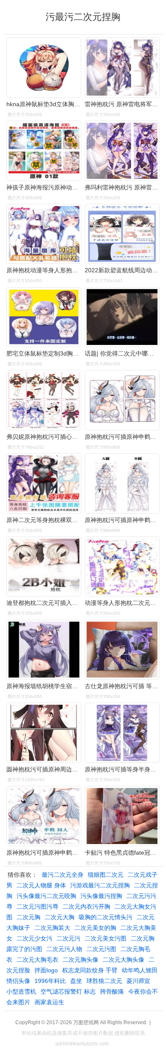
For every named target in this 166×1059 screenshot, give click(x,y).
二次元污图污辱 (37, 906)
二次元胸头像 (80, 959)
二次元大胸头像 (123, 959)
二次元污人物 (64, 949)
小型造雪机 (21, 991)
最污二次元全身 (62, 874)
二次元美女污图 (105, 938)
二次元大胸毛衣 (37, 959)
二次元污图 (101, 949)
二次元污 (68, 938)
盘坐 (76, 980)
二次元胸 (28, 917)
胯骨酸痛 (112, 991)
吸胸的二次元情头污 (105, 917)
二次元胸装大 (52, 927)
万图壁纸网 (86, 1022)
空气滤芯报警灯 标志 (68, 991)
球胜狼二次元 (104, 980)
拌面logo (46, 970)
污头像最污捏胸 (101, 895)
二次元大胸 (59, 917)
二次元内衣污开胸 (86, 906)
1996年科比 (50, 980)
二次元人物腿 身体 (41, 885)
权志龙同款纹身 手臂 (89, 970)
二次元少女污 (34, 938)
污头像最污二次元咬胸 (46, 895)
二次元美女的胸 (95, 927)
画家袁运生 (49, 1002)
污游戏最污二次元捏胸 (100, 885)
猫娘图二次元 (105, 874)
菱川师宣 (138, 980)
